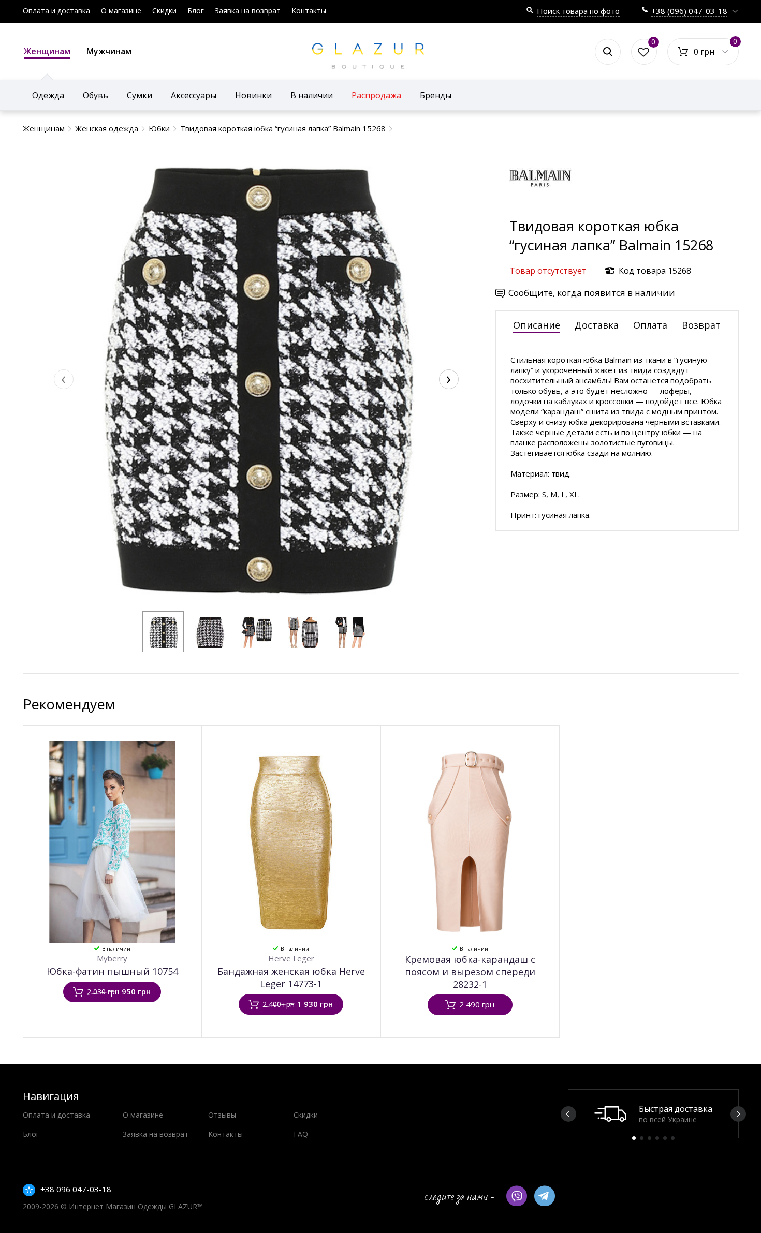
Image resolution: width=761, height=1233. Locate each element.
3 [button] (649, 1138)
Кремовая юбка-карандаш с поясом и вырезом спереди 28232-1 (470, 971)
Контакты (308, 11)
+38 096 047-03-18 (75, 1189)
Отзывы (222, 1115)
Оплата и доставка (56, 11)
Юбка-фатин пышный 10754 (112, 971)
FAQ (301, 1134)
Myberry (112, 958)
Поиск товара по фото (578, 11)
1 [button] (634, 1138)
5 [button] (665, 1138)
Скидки (164, 11)
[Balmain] (540, 211)
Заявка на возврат (248, 11)
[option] (653, 1113)
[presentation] (64, 379)
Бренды (435, 95)
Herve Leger (291, 958)
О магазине (121, 11)
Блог (195, 11)
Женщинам (47, 51)
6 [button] (673, 1138)
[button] (163, 631)
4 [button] (657, 1138)
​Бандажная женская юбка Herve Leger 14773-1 (291, 977)
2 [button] (641, 1138)
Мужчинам (108, 51)
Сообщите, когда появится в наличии (591, 293)
